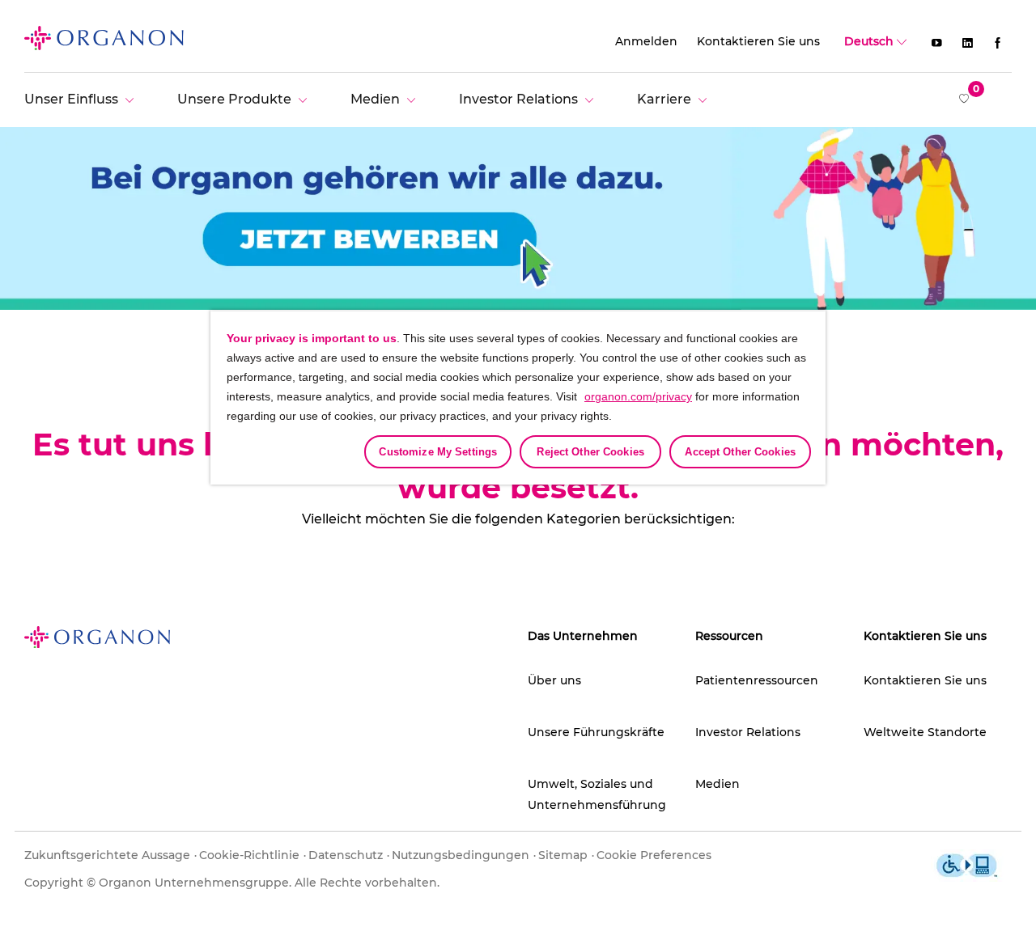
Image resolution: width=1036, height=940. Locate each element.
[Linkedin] (967, 42)
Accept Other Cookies (740, 452)
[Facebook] (998, 42)
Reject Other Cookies (590, 452)
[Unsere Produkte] (246, 99)
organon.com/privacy (638, 396)
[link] (104, 37)
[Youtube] (936, 42)
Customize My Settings (438, 452)
